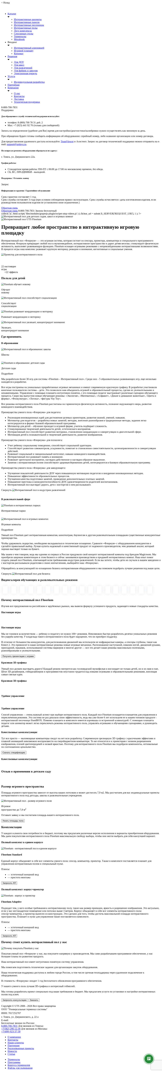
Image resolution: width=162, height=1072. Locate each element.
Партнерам (13, 1045)
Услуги (11, 76)
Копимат (18, 53)
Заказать (34, 1000)
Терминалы (20, 36)
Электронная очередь (25, 73)
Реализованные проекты (21, 1048)
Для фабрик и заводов (26, 70)
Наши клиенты (16, 1042)
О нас (17, 93)
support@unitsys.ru (16, 144)
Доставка (19, 99)
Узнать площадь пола (13, 821)
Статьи (11, 1054)
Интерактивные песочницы (29, 25)
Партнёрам (13, 85)
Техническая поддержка (27, 102)
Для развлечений (23, 67)
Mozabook (19, 39)
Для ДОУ (19, 62)
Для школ (19, 65)
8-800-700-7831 (9, 1026)
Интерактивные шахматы (28, 19)
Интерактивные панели (27, 22)
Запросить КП (9, 883)
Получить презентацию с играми (18, 656)
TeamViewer (67, 141)
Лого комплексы (23, 30)
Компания (13, 87)
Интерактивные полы (25, 28)
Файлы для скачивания (20, 1068)
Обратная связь (9, 208)
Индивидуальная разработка (29, 82)
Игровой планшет (23, 50)
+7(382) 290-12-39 (10, 1028)
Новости (12, 1051)
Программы (14, 1062)
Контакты (19, 96)
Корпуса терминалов (19, 1065)
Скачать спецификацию (14, 752)
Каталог (12, 13)
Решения (12, 56)
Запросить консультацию (15, 1000)
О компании (14, 1037)
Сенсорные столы (23, 33)
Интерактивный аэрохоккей (29, 47)
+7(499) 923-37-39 (10, 1031)
